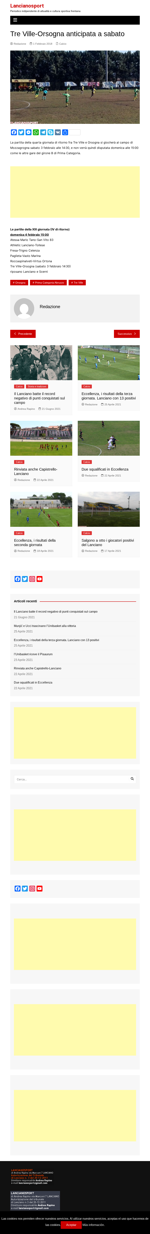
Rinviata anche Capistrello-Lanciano (37, 668)
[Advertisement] (75, 192)
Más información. (93, 1224)
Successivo (125, 333)
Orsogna (20, 282)
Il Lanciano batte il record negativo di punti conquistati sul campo (39, 398)
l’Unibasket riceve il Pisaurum (33, 654)
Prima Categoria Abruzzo (49, 282)
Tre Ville (78, 282)
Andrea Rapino (26, 408)
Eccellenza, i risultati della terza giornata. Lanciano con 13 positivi (56, 640)
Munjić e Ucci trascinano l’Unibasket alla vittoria (45, 625)
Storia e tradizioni (37, 386)
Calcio (62, 43)
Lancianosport (27, 6)
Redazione (20, 43)
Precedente (25, 333)
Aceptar (71, 1224)
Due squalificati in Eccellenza (105, 469)
